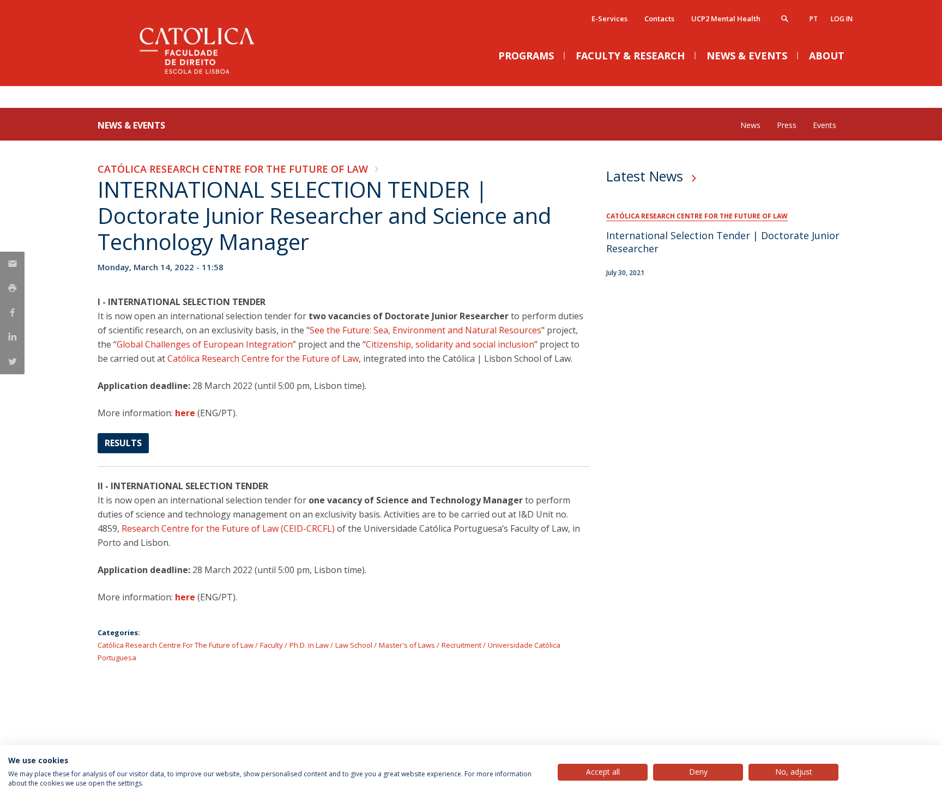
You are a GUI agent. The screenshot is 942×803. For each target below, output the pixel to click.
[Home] (207, 75)
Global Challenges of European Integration (205, 344)
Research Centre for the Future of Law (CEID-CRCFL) (228, 528)
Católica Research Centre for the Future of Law (263, 358)
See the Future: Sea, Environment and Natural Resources (425, 330)
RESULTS (123, 443)
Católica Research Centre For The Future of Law (233, 168)
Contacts (659, 18)
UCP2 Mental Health (725, 18)
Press (786, 125)
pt (814, 18)
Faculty (271, 645)
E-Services (609, 18)
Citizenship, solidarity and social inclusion (450, 344)
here (185, 413)
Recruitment (461, 645)
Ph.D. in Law (309, 645)
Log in (842, 18)
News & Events (131, 125)
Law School (353, 645)
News (750, 125)
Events (824, 125)
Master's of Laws (407, 645)
